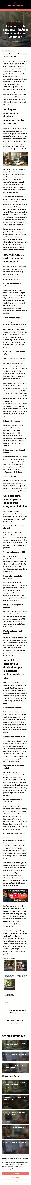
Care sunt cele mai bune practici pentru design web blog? (15, 1021)
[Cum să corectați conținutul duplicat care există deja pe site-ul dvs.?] (15, 1045)
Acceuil (4, 51)
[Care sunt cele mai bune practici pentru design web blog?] (15, 1102)
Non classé (15, 21)
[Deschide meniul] (13, 10)
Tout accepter (15, 1173)
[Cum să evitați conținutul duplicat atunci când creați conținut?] (15, 1117)
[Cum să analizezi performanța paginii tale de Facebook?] (15, 1056)
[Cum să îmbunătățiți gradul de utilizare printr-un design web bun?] (15, 1132)
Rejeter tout (15, 1181)
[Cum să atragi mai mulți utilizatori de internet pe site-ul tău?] (15, 1068)
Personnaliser (15, 1177)
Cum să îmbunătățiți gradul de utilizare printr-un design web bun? (16, 1011)
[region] (15, 1170)
